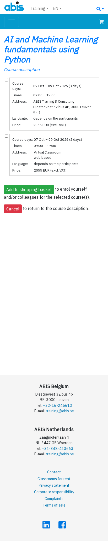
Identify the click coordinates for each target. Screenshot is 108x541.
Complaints (54, 498)
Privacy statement (54, 485)
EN (55, 8)
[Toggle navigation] (11, 22)
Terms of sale (54, 505)
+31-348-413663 (57, 448)
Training (37, 8)
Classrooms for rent (54, 478)
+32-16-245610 (57, 405)
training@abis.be (60, 410)
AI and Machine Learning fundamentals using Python (51, 49)
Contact (54, 471)
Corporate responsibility (54, 491)
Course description (22, 69)
